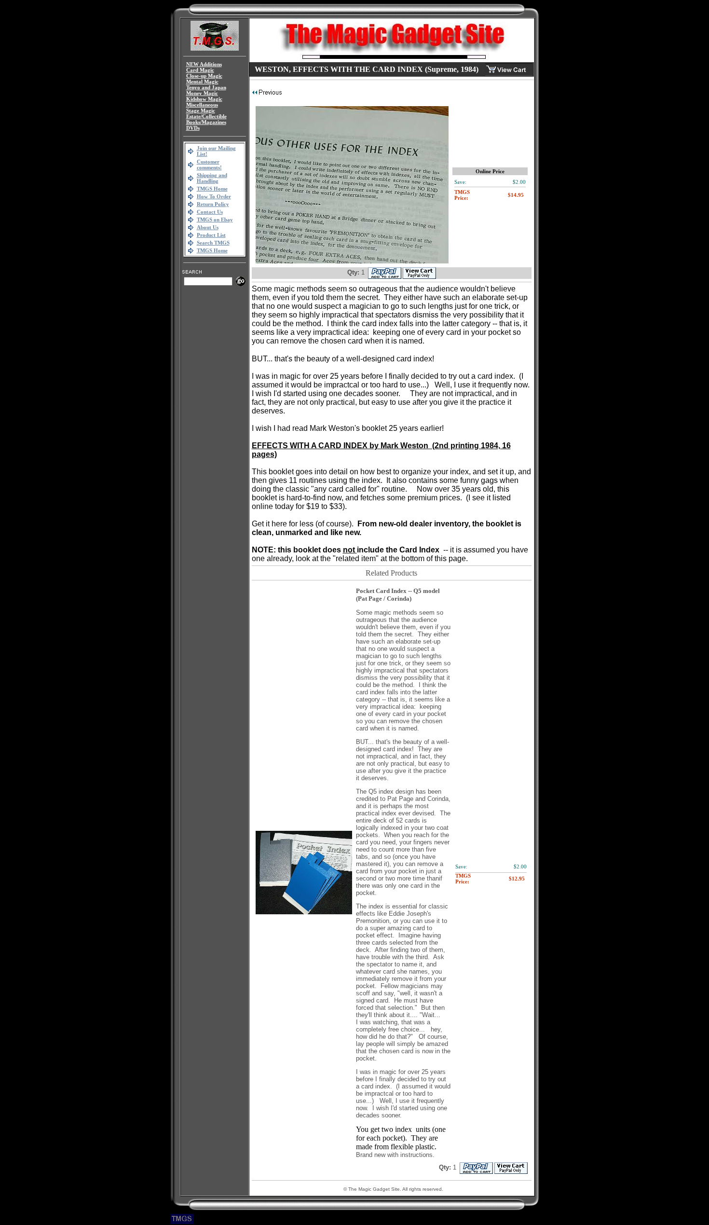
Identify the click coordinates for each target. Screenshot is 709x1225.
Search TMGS (213, 243)
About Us (207, 227)
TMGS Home (212, 189)
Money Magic (202, 93)
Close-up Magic (204, 76)
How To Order (214, 196)
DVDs (193, 128)
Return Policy (213, 204)
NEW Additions (204, 64)
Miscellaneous (202, 105)
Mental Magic (202, 81)
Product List (211, 235)
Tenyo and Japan (206, 87)
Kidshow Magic (204, 99)
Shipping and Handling (212, 178)
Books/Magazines (206, 122)
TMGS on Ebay (215, 219)
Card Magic (200, 70)
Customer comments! (209, 164)
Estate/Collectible (206, 116)
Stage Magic (200, 110)
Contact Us (210, 212)
